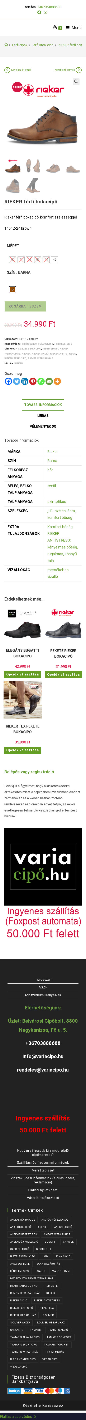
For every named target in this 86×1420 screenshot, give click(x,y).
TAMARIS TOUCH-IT (56, 1344)
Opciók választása (22, 674)
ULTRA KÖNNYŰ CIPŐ (23, 1359)
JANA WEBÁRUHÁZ (48, 1263)
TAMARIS (36, 1329)
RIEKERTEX (47, 1307)
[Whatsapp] (41, 381)
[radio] (12, 260)
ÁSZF (43, 987)
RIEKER (26, 353)
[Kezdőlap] (6, 45)
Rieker (52, 451)
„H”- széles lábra (61, 511)
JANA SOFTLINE (20, 1263)
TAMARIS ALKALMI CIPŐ (25, 1337)
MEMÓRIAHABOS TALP (24, 1285)
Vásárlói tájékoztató (43, 1198)
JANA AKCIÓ (63, 1256)
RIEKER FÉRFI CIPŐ (15, 358)
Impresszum (43, 980)
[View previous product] (7, 70)
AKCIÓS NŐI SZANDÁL (55, 1219)
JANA (45, 1256)
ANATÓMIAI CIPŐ (20, 1227)
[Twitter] (16, 381)
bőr (50, 470)
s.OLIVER (48, 1315)
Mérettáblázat (43, 1170)
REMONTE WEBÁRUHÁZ (25, 1293)
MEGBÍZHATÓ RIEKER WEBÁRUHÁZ (32, 1278)
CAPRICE (68, 1241)
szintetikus (56, 501)
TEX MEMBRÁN (54, 1352)
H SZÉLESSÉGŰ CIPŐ (28, 348)
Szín (11, 272)
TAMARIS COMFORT (59, 1337)
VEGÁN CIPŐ (50, 1359)
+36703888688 (43, 1043)
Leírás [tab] (43, 416)
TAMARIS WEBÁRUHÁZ (24, 1352)
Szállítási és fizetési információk (43, 1163)
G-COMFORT (44, 1249)
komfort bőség (59, 517)
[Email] (49, 381)
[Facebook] (8, 381)
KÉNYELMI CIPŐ (19, 1271)
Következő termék (21, 69)
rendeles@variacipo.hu (43, 1070)
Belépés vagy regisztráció (29, 771)
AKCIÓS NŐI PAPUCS (22, 1219)
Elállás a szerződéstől (18, 1416)
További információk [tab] (43, 405)
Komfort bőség (60, 527)
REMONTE (51, 1285)
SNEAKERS (16, 1329)
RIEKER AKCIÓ (40, 353)
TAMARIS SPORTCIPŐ (23, 1344)
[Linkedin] (24, 381)
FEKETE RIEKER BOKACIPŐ (63, 653)
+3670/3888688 (49, 7)
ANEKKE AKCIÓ (63, 1227)
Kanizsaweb (52, 1405)
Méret (13, 245)
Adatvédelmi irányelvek (43, 995)
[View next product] (79, 70)
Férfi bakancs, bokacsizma (36, 343)
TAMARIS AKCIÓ (58, 1329)
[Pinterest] (33, 381)
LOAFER (40, 1271)
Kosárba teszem (25, 306)
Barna (52, 460)
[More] (57, 381)
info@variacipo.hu (43, 1056)
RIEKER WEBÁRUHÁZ (40, 358)
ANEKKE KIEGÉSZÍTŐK (23, 1234)
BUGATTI (50, 1241)
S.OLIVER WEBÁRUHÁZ (51, 1322)
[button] (76, 81)
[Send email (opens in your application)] (45, 12)
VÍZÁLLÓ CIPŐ (19, 1366)
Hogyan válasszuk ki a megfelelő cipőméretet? (43, 1153)
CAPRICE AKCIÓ (19, 1249)
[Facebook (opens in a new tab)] (39, 12)
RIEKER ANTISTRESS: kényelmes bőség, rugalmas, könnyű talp (62, 547)
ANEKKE (42, 1227)
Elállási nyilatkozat (43, 1190)
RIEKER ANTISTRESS (63, 353)
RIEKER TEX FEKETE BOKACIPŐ (22, 729)
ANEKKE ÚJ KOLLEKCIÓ (24, 1241)
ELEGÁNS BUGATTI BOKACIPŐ (22, 653)
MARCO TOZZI (61, 1271)
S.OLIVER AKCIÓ (20, 1322)
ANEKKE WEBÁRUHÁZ (57, 1234)
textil (51, 486)
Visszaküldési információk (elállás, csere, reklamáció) (43, 1180)
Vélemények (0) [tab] (43, 426)
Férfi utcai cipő (63, 343)
